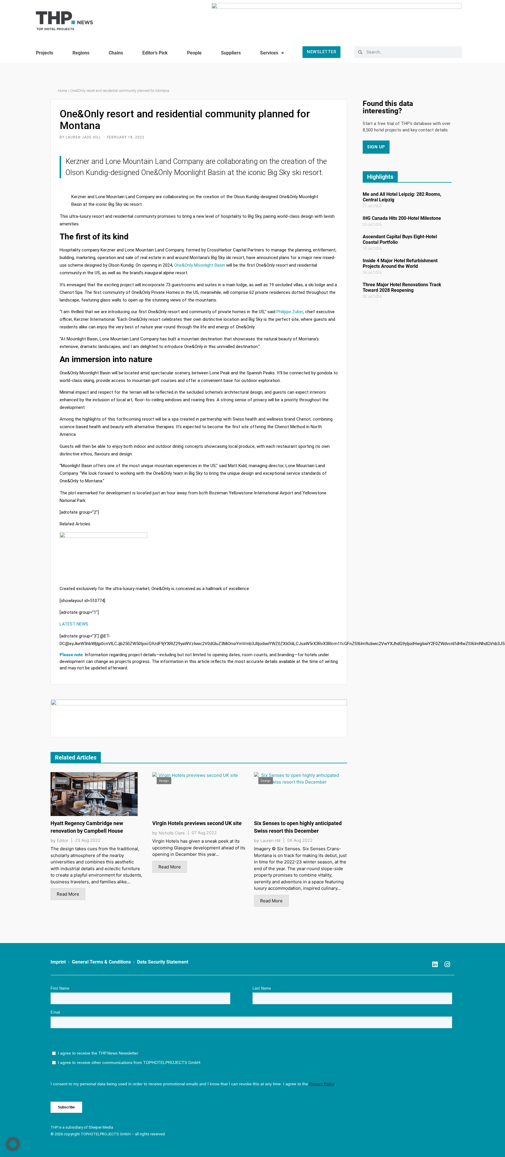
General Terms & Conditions (101, 962)
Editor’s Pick (155, 53)
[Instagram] (447, 964)
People (194, 53)
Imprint (58, 962)
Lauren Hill (270, 841)
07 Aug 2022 (204, 833)
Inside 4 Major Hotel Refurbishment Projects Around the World (400, 263)
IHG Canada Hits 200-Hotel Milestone (402, 218)
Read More (68, 894)
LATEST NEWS (74, 624)
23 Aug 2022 (88, 840)
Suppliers (231, 53)
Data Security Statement (162, 962)
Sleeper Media (101, 1127)
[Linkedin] (435, 964)
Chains (116, 53)
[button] (13, 1144)
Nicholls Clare (172, 833)
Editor (62, 841)
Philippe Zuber (289, 311)
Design (62, 780)
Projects (44, 53)
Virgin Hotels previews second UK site (197, 823)
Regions (80, 53)
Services (269, 53)
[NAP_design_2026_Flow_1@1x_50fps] (336, 18)
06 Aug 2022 (300, 840)
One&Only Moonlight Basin (199, 265)
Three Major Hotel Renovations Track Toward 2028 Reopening (402, 287)
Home (62, 91)
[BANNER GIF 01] (199, 718)
